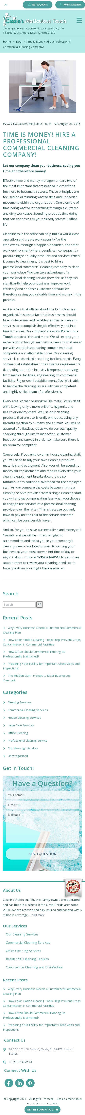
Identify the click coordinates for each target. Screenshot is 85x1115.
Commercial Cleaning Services (28, 710)
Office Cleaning (18, 733)
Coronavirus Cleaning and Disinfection (34, 967)
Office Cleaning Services (23, 951)
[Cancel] (79, 20)
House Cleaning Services (24, 717)
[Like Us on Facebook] (9, 1084)
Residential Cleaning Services (27, 959)
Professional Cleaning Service (27, 740)
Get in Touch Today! (42, 1109)
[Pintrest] (30, 1084)
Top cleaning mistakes (23, 748)
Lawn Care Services (21, 725)
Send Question (43, 854)
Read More (37, 915)
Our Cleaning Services (22, 934)
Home (7, 41)
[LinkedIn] (19, 1084)
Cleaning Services (19, 702)
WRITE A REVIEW (72, 4)
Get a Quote (40, 4)
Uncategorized (18, 756)
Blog (18, 41)
